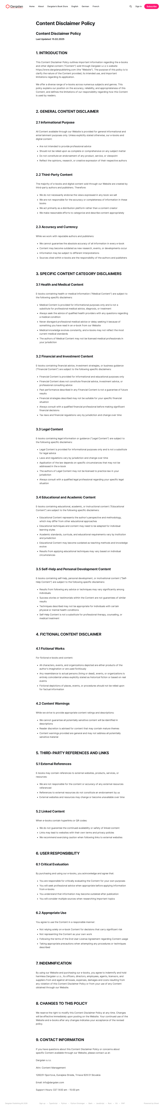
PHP (123, 1103)
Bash (90, 1103)
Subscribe (152, 6)
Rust (110, 1103)
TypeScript (53, 1103)
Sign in (138, 6)
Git (116, 1103)
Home (32, 6)
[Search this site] (131, 6)
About (41, 6)
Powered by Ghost (151, 1103)
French (96, 6)
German (85, 6)
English (74, 6)
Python (64, 1103)
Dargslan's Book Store (57, 6)
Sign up (42, 1103)
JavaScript (100, 1103)
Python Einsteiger (78, 1103)
